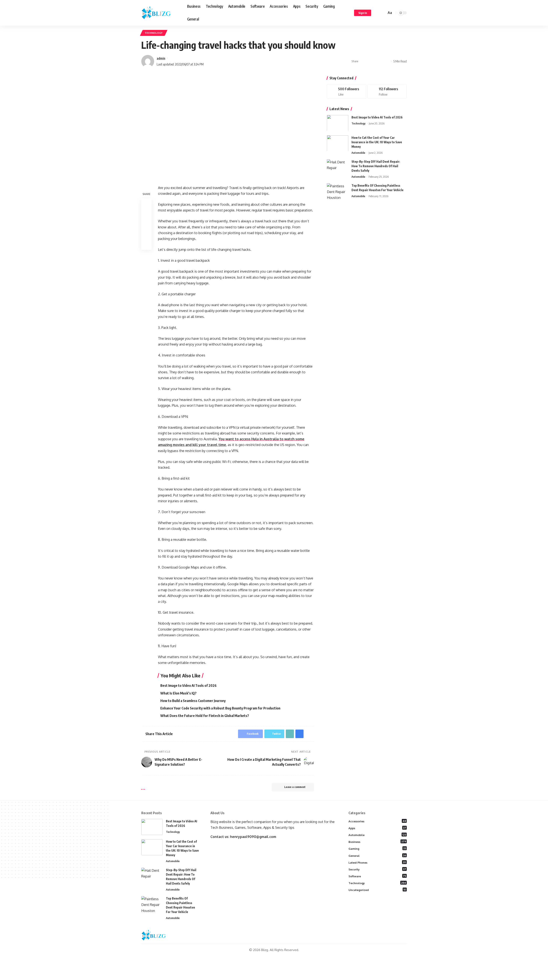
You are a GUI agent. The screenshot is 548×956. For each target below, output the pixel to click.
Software (377, 876)
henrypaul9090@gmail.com (253, 837)
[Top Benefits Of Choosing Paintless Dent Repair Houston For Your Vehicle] (337, 191)
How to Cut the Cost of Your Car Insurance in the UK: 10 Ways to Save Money (376, 142)
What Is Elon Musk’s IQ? (178, 693)
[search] (382, 12)
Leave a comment (294, 787)
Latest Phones (377, 862)
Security (377, 869)
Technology (154, 32)
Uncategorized (377, 890)
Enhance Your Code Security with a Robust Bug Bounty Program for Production (220, 708)
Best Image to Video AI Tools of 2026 (188, 685)
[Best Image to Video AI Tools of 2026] (337, 123)
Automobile (358, 152)
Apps (377, 828)
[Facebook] (346, 91)
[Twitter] (387, 91)
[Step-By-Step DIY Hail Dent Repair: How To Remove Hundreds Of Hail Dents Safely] (337, 167)
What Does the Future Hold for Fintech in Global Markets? (204, 716)
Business (377, 842)
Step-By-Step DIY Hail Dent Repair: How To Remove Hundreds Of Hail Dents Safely (375, 166)
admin (161, 58)
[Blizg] (160, 12)
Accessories (377, 821)
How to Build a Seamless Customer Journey (193, 701)
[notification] (377, 13)
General (377, 855)
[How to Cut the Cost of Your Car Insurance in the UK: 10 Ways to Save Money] (337, 143)
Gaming (377, 848)
